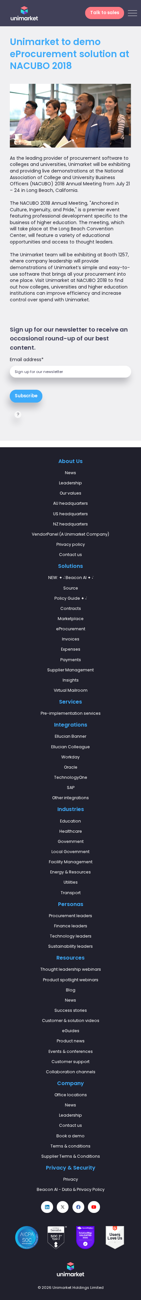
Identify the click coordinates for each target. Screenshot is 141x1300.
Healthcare (70, 831)
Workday (70, 757)
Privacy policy (70, 544)
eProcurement (70, 629)
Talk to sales (104, 13)
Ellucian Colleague (70, 747)
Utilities (71, 882)
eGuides (70, 1030)
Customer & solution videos (70, 1020)
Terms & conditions (70, 1146)
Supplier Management (70, 670)
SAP (70, 787)
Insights (71, 680)
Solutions (70, 566)
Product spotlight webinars (70, 980)
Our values (70, 493)
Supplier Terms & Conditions (70, 1156)
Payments (70, 659)
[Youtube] (94, 1207)
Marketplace (71, 618)
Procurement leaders (70, 915)
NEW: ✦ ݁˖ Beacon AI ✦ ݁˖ (70, 577)
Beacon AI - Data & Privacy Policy (71, 1189)
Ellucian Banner (70, 736)
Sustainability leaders (70, 946)
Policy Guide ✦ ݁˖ (70, 598)
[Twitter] (63, 1207)
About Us (70, 461)
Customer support (70, 1061)
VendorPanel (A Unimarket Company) (70, 534)
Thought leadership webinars (70, 969)
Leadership (70, 483)
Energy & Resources (70, 872)
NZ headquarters (70, 524)
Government (71, 841)
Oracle (70, 767)
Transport (71, 892)
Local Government (70, 851)
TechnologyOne (70, 777)
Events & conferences (71, 1051)
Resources (70, 958)
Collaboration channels (70, 1072)
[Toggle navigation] (132, 13)
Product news (71, 1041)
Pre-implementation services (71, 713)
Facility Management (70, 862)
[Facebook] (78, 1207)
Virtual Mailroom (71, 690)
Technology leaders (70, 936)
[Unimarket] (24, 13)
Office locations (70, 1095)
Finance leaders (70, 926)
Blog (70, 990)
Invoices (70, 639)
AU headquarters (70, 503)
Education (70, 821)
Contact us (70, 554)
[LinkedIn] (47, 1207)
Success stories (70, 1010)
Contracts (70, 608)
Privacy (70, 1179)
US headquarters (70, 514)
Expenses (70, 649)
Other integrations (70, 798)
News (70, 473)
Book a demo (70, 1136)
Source (70, 588)
